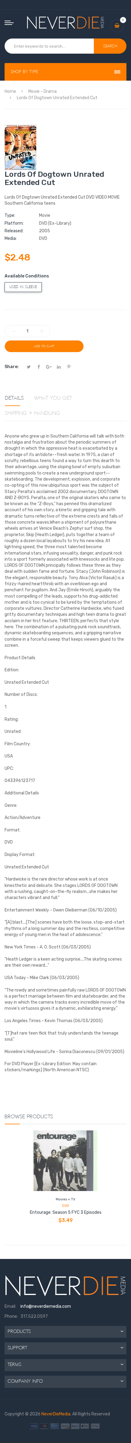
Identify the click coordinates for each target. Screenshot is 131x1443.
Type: (10, 215)
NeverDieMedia (55, 1414)
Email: (10, 1306)
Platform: (14, 223)
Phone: (11, 1316)
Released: (14, 230)
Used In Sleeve (23, 287)
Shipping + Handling (32, 413)
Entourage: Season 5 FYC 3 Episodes (65, 1212)
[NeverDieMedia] (66, 22)
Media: (11, 238)
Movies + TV (65, 1199)
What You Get (53, 398)
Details (14, 398)
